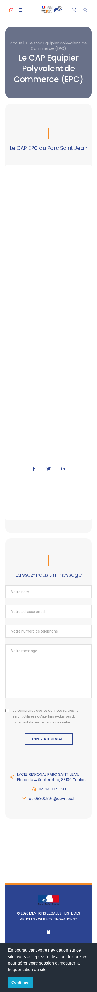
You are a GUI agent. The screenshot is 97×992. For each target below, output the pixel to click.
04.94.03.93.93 (52, 789)
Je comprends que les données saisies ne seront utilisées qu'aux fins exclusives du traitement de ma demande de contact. (45, 716)
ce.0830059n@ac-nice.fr (52, 798)
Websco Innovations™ (57, 919)
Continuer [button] (20, 982)
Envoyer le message (48, 739)
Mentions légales (45, 913)
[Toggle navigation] (20, 10)
